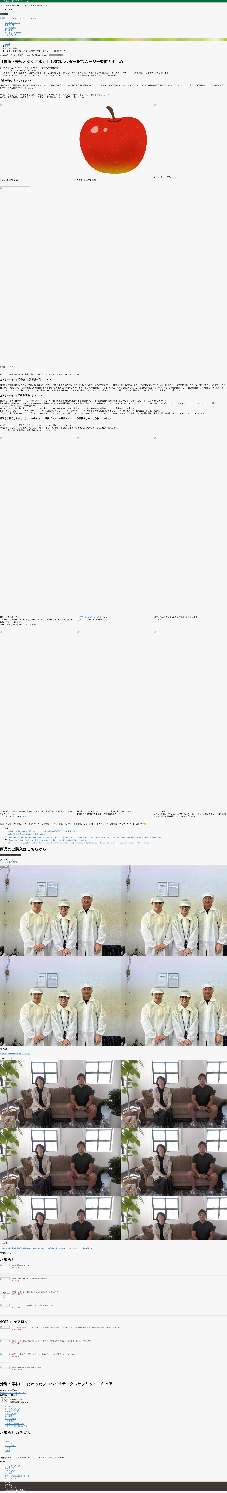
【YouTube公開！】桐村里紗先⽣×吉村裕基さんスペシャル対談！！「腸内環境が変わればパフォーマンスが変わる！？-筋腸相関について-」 (48, 1248)
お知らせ (8, 1443)
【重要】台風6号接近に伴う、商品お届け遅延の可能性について (35, 1292)
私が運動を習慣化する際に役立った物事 (26, 1367)
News (7, 1441)
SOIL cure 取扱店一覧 (13, 1411)
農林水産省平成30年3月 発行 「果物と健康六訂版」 (30, 834)
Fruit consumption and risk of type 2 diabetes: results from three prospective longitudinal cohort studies (47, 840)
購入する (8, 1485)
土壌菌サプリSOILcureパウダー (90, 617)
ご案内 (7, 1451)
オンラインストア (12, 1409)
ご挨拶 (7, 1448)
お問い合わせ (10, 1419)
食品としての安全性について (17, 1476)
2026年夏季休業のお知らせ (21, 1265)
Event (7, 1439)
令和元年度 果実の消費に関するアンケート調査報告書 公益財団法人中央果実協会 (42, 831)
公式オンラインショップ (10, 855)
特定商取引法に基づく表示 (16, 1426)
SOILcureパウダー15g (11, 406)
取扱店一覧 (9, 1468)
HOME (7, 1407)
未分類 (7, 1453)
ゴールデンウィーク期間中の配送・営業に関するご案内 (32, 1305)
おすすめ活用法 (56, 55)
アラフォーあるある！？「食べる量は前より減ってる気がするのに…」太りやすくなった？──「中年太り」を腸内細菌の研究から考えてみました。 (66, 1327)
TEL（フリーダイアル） (15, 1490)
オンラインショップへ (20, 1)
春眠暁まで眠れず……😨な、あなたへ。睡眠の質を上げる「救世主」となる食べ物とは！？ (45, 1354)
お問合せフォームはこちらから (13, 1393)
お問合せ (4, 14)
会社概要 (8, 1416)
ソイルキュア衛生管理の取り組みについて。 (15, 1054)
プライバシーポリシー (14, 1424)
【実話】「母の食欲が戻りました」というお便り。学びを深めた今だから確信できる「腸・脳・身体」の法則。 (52, 1341)
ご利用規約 (9, 1421)
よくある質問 (10, 1414)
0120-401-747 (5, 1398)
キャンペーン (10, 1446)
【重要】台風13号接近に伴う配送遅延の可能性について (32, 1279)
